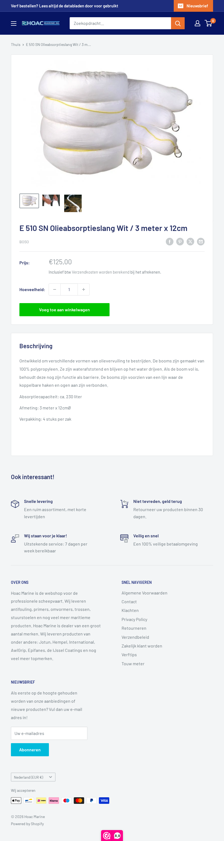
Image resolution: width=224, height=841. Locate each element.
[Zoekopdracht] (178, 23)
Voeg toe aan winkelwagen (64, 309)
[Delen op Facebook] (169, 241)
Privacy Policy (134, 619)
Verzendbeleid (135, 637)
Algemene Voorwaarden (144, 592)
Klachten (130, 610)
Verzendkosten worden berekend (100, 271)
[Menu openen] (13, 23)
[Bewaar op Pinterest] (180, 241)
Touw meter (133, 663)
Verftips (129, 654)
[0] (208, 23)
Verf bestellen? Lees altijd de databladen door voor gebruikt (64, 5)
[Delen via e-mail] (201, 241)
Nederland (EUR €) (28, 777)
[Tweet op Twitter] (190, 241)
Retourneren (134, 628)
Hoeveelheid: (32, 289)
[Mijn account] (197, 23)
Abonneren (30, 749)
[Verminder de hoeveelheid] (54, 289)
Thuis (15, 44)
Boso (24, 241)
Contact (129, 601)
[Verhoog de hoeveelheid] (83, 289)
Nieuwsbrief (197, 5)
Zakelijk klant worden (142, 645)
